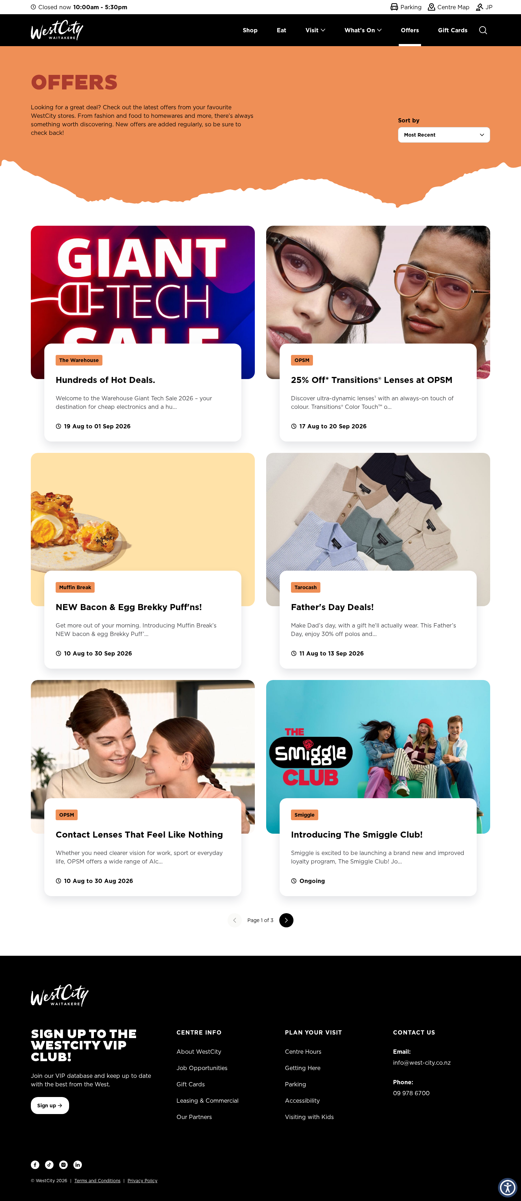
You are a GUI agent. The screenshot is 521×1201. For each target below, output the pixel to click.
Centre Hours (303, 1051)
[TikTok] (49, 1165)
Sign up (46, 1105)
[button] (507, 1187)
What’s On (359, 30)
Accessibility (302, 1100)
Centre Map (452, 7)
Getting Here (302, 1068)
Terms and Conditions (97, 1181)
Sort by (409, 120)
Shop (250, 30)
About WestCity (199, 1051)
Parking (409, 7)
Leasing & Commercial (208, 1100)
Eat (281, 30)
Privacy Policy (142, 1181)
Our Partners (194, 1117)
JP (488, 7)
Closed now (82, 7)
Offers (410, 30)
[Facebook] (35, 1165)
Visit (312, 30)
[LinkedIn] (77, 1165)
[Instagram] (63, 1165)
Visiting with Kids (309, 1117)
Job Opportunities (202, 1068)
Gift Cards (452, 30)
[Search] (483, 30)
